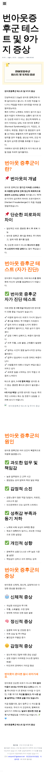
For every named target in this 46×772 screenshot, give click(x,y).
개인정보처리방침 (32, 756)
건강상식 (21, 57)
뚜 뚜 (4, 57)
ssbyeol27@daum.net (16, 756)
